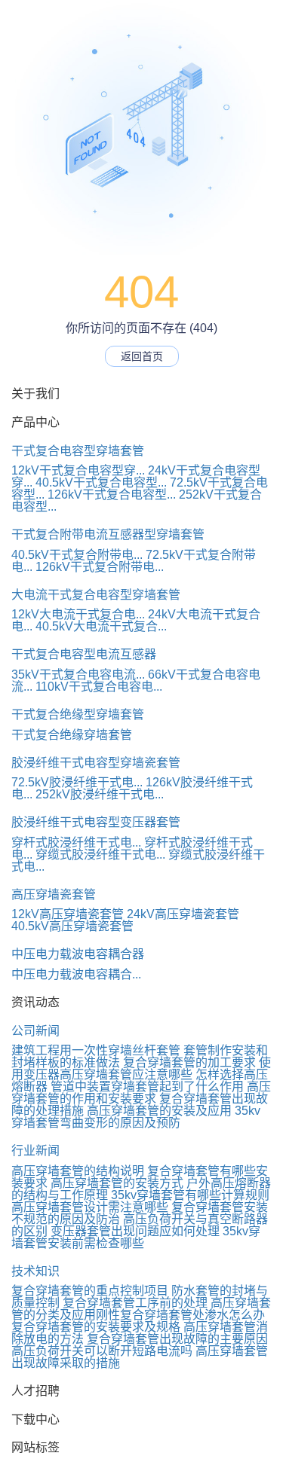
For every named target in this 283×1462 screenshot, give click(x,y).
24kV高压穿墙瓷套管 (183, 914)
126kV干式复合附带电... (99, 566)
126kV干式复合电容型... (112, 494)
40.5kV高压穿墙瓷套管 (72, 926)
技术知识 (35, 1271)
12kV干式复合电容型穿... (78, 470)
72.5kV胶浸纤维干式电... (77, 782)
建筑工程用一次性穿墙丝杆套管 (95, 1050)
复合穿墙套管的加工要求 (189, 1062)
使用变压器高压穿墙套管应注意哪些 (141, 1068)
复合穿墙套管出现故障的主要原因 (177, 1338)
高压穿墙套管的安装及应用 (159, 1110)
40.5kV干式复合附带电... (77, 554)
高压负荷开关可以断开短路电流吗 (101, 1350)
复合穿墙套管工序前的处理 (135, 1302)
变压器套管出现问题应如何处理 (135, 1231)
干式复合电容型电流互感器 (83, 654)
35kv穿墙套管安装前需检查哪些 (135, 1237)
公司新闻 (35, 1030)
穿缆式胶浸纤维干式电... (100, 854)
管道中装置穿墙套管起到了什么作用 (147, 1086)
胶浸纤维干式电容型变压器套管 (95, 822)
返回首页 (142, 356)
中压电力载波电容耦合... (76, 974)
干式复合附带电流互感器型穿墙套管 (108, 534)
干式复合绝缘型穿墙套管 (77, 714)
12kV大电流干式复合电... (78, 614)
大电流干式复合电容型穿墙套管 (95, 594)
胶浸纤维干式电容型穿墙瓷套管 (95, 762)
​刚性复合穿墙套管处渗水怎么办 (180, 1314)
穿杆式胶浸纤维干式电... (76, 842)
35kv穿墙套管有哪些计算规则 (190, 1195)
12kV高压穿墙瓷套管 (67, 914)
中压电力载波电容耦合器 (77, 954)
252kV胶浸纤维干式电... (99, 794)
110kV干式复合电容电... (98, 686)
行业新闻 (35, 1150)
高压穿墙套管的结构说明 (77, 1170)
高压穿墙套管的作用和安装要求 (141, 1092)
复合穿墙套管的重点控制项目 (89, 1290)
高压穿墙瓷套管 (53, 894)
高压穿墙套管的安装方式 (117, 1183)
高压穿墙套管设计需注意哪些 (89, 1207)
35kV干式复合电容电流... (78, 674)
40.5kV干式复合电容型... (101, 482)
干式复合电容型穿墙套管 (77, 450)
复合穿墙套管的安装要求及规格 (95, 1326)
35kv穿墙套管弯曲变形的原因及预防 (135, 1116)
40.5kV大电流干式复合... (101, 626)
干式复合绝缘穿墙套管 (71, 734)
